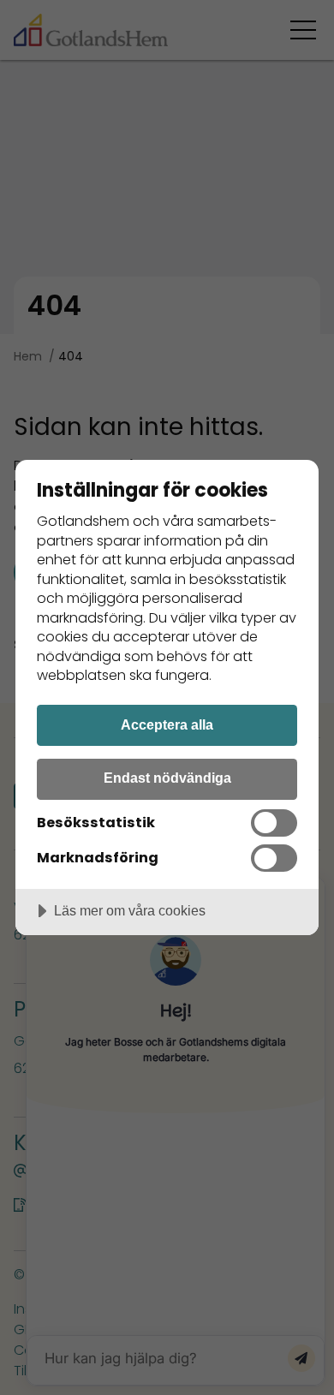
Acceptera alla (167, 724)
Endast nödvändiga (167, 777)
